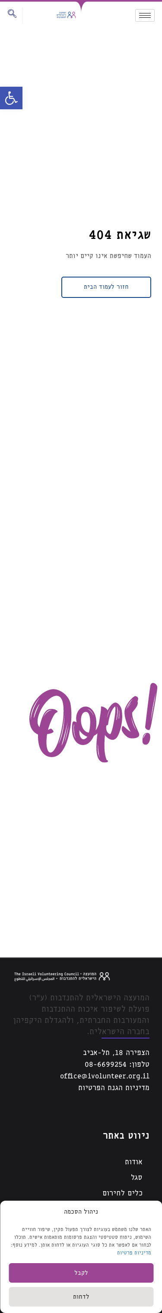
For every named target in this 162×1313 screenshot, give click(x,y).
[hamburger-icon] (145, 15)
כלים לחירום (122, 1193)
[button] (11, 98)
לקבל (81, 1273)
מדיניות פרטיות (134, 1253)
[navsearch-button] (15, 15)
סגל (137, 1178)
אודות (134, 1162)
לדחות (81, 1297)
